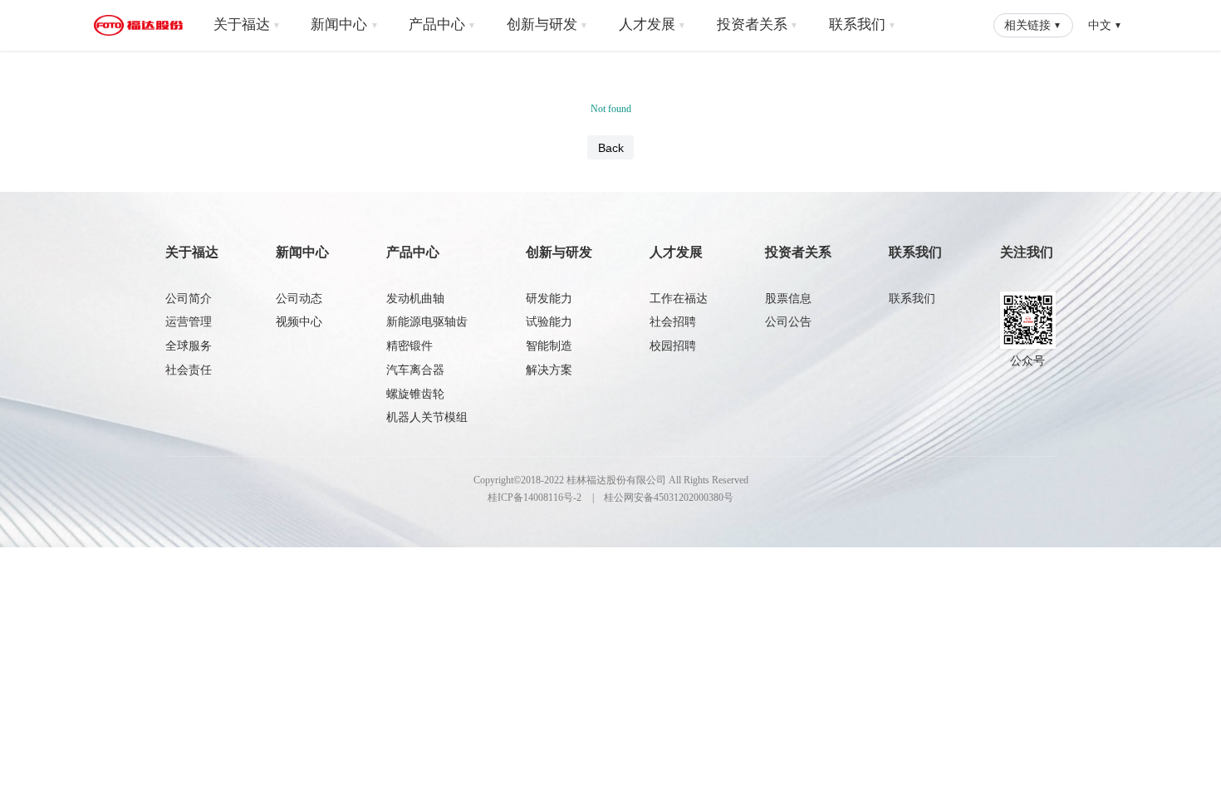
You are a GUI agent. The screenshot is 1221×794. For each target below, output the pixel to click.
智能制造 (549, 346)
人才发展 (652, 24)
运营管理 (188, 322)
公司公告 (788, 322)
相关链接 (1033, 25)
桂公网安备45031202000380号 (668, 497)
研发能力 (549, 298)
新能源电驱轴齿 (427, 322)
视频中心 (299, 322)
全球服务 (188, 346)
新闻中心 (344, 24)
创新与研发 (547, 24)
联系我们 (862, 24)
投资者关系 (757, 24)
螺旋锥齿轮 (415, 394)
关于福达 (247, 24)
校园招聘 (673, 346)
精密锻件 (409, 346)
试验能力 (549, 322)
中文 (1105, 25)
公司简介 (188, 298)
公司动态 (299, 298)
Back (611, 147)
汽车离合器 (415, 370)
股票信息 (788, 298)
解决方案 (549, 370)
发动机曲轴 (415, 298)
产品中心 (442, 24)
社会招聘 (673, 322)
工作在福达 (679, 298)
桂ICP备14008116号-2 (534, 497)
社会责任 (188, 370)
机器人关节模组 (427, 417)
